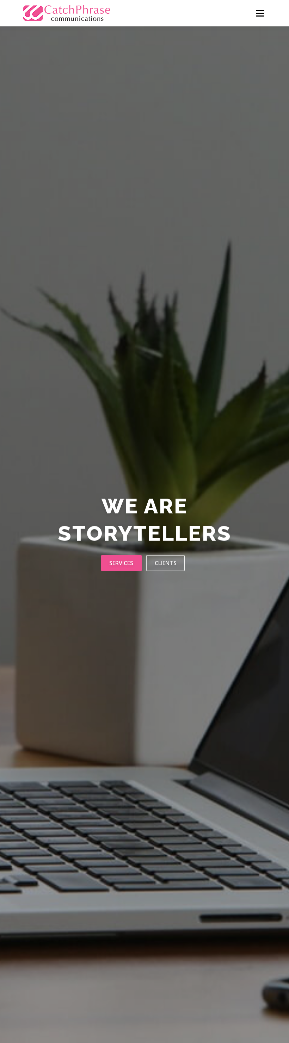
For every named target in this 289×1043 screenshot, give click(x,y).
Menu (260, 13)
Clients (166, 563)
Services (121, 563)
